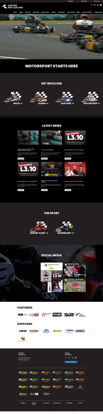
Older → (51, 210)
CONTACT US (96, 1)
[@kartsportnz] (46, 281)
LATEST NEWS (84, 1)
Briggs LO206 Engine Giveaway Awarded (49, 197)
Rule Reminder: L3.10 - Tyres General (74, 166)
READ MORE (20, 174)
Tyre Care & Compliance (47, 166)
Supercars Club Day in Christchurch (74, 197)
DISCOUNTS (70, 1)
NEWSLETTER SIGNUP (71, 378)
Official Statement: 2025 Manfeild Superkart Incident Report (26, 166)
